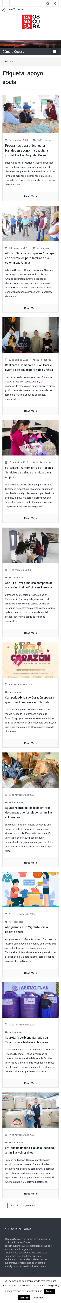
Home (8, 61)
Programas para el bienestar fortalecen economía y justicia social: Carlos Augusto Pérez (26, 150)
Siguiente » (29, 1205)
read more (30, 196)
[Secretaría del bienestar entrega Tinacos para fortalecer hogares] (30, 999)
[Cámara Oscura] (30, 44)
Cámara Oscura (13, 52)
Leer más (38, 1297)
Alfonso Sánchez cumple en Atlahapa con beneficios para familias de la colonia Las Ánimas (29, 258)
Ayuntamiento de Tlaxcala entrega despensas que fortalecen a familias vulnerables (29, 812)
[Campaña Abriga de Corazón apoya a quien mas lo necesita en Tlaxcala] (30, 659)
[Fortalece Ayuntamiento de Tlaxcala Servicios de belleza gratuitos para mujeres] (30, 437)
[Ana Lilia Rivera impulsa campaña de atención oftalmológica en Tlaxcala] (30, 545)
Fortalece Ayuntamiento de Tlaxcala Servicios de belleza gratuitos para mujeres (29, 472)
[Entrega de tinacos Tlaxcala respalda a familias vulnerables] (30, 1110)
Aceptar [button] (49, 1291)
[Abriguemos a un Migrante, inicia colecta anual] (30, 889)
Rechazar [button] (24, 1298)
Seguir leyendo (30, 1272)
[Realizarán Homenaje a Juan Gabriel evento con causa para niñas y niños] (30, 335)
